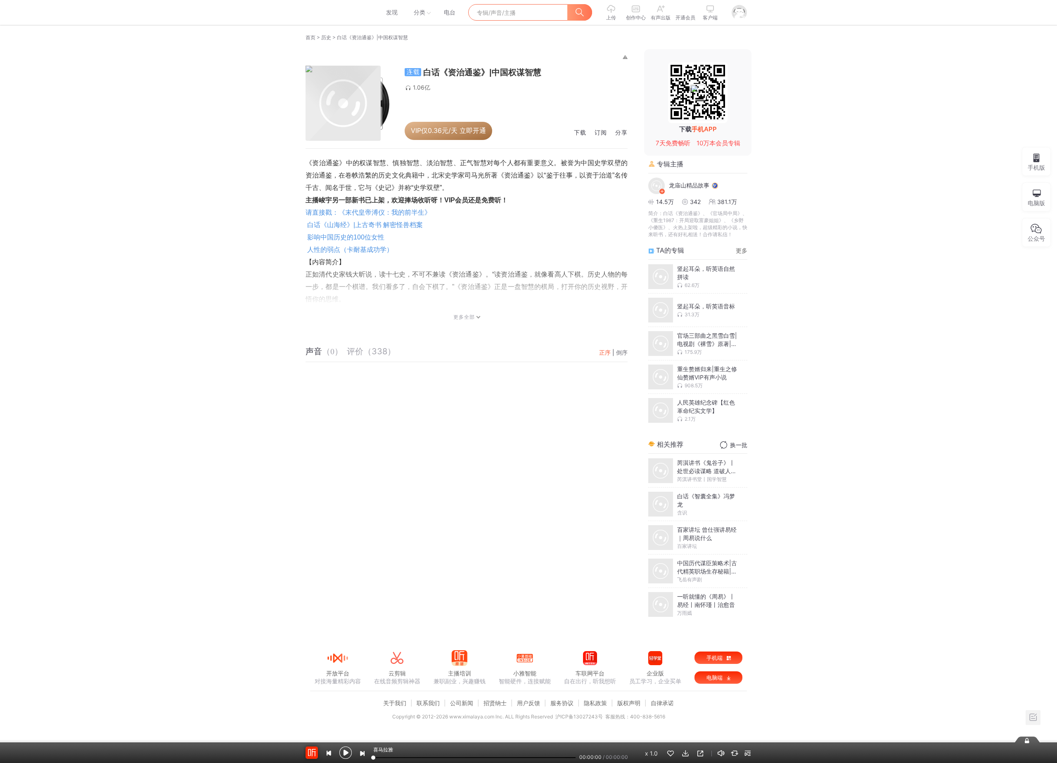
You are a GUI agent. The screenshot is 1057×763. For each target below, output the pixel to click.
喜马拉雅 (337, 12)
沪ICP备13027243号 (579, 716)
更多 (741, 250)
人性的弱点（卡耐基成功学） (350, 249)
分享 (621, 133)
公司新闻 (461, 702)
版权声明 (628, 702)
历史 (326, 37)
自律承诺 (662, 702)
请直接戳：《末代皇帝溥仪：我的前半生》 (368, 212)
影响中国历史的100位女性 (345, 237)
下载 (580, 133)
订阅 (601, 133)
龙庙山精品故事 (689, 185)
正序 (605, 352)
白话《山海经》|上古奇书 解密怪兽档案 (365, 224)
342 (695, 201)
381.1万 (727, 201)
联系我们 (428, 702)
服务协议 (562, 702)
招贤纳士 (495, 702)
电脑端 (715, 677)
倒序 (622, 352)
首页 (310, 37)
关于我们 (394, 702)
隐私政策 (595, 702)
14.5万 (665, 201)
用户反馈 (528, 702)
